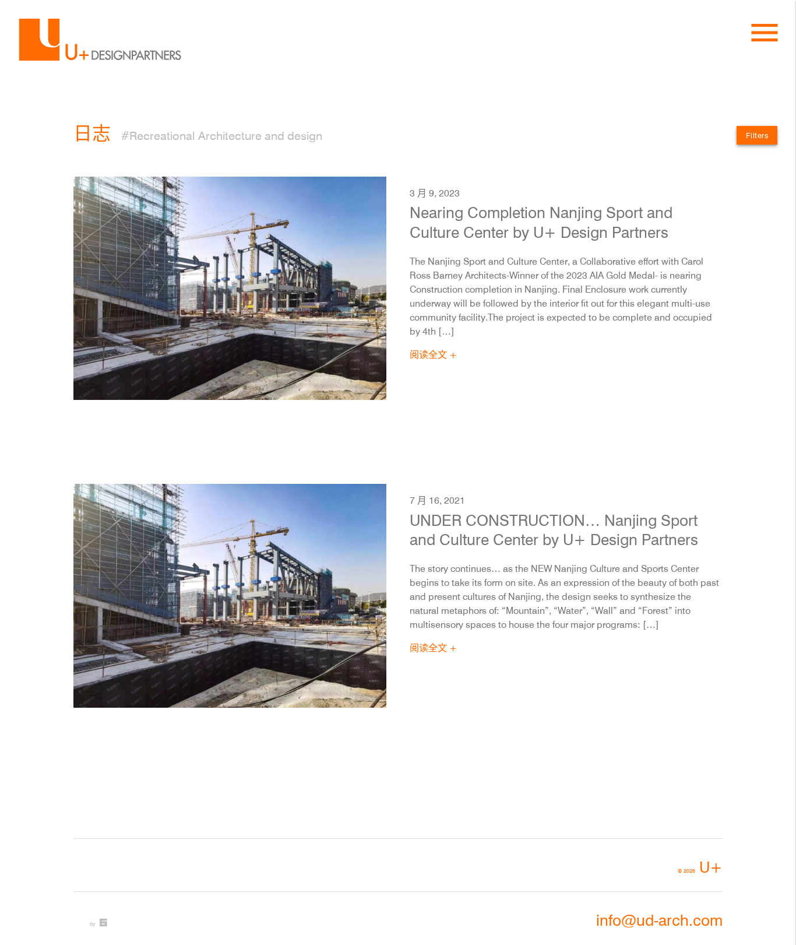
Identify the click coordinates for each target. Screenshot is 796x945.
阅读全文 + (433, 354)
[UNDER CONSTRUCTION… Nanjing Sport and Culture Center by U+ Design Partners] (229, 595)
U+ (700, 867)
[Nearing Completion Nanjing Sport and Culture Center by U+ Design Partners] (229, 288)
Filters (757, 135)
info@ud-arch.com (659, 920)
